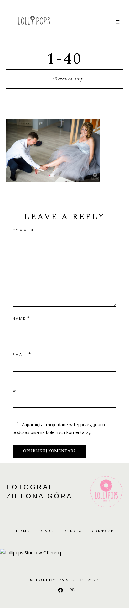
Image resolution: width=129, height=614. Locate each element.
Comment (25, 230)
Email (20, 354)
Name (19, 318)
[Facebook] (60, 590)
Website (23, 391)
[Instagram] (72, 590)
